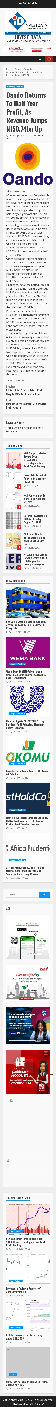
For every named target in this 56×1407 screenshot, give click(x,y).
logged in (26, 427)
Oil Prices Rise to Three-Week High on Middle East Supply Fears (13, 541)
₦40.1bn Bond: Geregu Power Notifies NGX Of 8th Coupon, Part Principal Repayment (13, 561)
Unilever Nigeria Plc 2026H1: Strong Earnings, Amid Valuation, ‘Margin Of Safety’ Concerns (28, 701)
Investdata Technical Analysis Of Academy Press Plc (13, 480)
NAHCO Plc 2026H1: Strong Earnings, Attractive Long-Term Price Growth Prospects (28, 602)
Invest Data (28, 37)
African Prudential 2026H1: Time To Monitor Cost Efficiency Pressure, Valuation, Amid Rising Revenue (28, 848)
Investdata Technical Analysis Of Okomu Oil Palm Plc (28, 751)
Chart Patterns (16, 1231)
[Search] (40, 59)
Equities (12, 1374)
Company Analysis (15, 87)
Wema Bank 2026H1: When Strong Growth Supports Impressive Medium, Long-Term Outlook (28, 652)
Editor (12, 135)
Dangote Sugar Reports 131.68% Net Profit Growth (26, 403)
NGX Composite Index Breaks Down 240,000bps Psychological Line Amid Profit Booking (13, 460)
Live (49, 59)
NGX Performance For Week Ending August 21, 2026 (13, 500)
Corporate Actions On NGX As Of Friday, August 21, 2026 (13, 520)
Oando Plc (19, 380)
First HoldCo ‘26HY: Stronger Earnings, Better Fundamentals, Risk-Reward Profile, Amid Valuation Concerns (28, 798)
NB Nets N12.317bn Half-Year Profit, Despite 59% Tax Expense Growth (25, 390)
